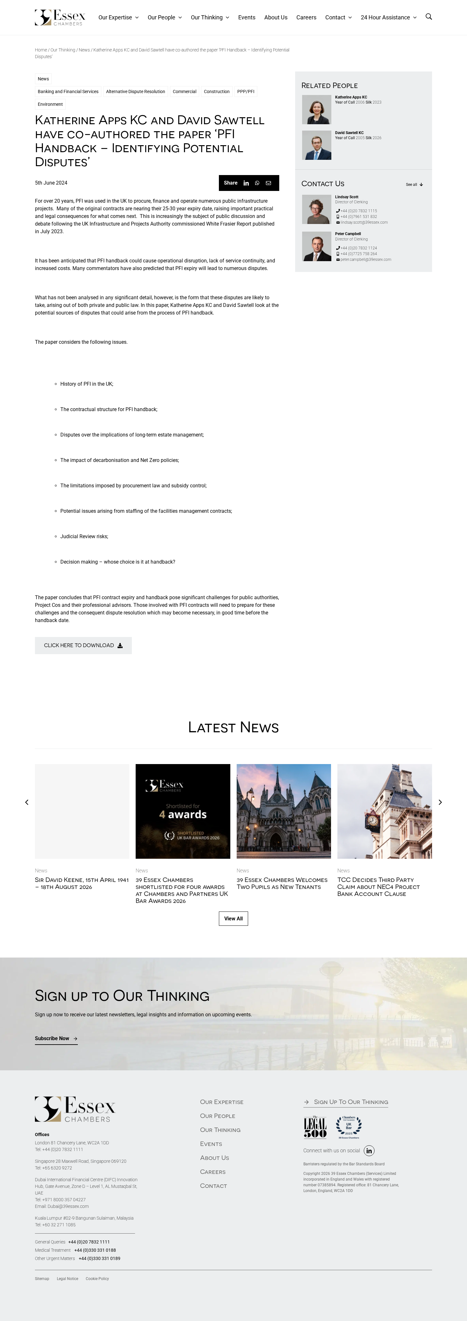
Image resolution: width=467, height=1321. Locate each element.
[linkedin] (369, 1150)
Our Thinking (63, 49)
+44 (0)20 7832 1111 (62, 1149)
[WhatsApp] (257, 183)
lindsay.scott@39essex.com (364, 222)
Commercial (184, 91)
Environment (50, 104)
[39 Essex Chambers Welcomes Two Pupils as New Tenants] (284, 767)
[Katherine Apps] (316, 97)
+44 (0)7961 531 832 (359, 216)
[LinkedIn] (246, 183)
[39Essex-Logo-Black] (60, 12)
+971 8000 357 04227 (64, 1199)
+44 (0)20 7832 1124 (359, 248)
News (84, 49)
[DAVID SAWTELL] (316, 133)
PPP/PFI (245, 91)
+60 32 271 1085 (59, 1224)
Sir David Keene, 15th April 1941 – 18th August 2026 (82, 883)
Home (41, 49)
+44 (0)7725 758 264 (359, 254)
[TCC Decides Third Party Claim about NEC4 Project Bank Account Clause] (384, 767)
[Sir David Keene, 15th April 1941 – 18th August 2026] (82, 811)
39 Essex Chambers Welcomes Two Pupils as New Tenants (282, 883)
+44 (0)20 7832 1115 (359, 211)
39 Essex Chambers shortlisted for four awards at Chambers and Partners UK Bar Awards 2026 (182, 890)
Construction (217, 91)
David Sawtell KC (349, 133)
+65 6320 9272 (57, 1167)
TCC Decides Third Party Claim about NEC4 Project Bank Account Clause (378, 886)
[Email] (268, 183)
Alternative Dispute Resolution (135, 91)
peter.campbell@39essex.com (366, 259)
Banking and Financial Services (68, 91)
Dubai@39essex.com (68, 1206)
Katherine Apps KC (351, 97)
